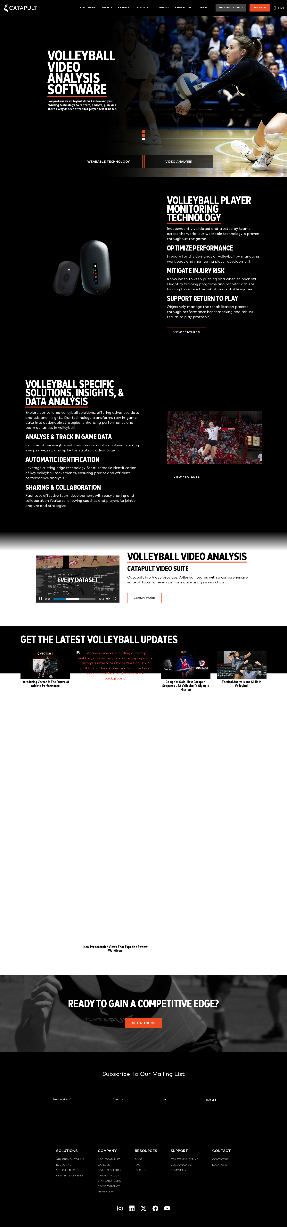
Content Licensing (69, 1175)
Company (162, 7)
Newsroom (183, 7)
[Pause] (41, 599)
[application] (77, 579)
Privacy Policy (108, 1175)
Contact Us (220, 1159)
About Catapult (109, 1159)
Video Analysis (66, 1170)
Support (143, 7)
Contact (203, 7)
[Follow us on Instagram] (120, 1208)
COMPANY (107, 1151)
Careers (104, 1165)
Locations (219, 1165)
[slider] (74, 599)
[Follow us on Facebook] (155, 1208)
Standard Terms (109, 1181)
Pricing (140, 1170)
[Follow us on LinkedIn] (132, 1208)
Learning (125, 7)
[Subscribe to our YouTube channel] (167, 1208)
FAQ (137, 1165)
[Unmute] (108, 599)
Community (178, 1170)
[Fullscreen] (114, 599)
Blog (138, 1159)
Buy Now (259, 7)
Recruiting (64, 1165)
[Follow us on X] (143, 1208)
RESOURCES (146, 1151)
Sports (107, 7)
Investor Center (109, 1170)
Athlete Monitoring (70, 1159)
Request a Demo (231, 7)
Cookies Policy (109, 1186)
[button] (108, 161)
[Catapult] (20, 8)
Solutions (88, 7)
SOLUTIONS (67, 1151)
